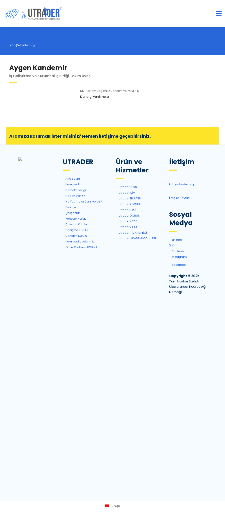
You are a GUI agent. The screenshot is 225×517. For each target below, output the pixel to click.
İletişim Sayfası (179, 198)
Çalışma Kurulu (76, 224)
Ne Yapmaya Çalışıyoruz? (83, 201)
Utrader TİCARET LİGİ (132, 233)
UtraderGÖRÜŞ (129, 215)
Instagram (179, 257)
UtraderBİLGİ (127, 210)
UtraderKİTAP (127, 221)
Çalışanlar (72, 213)
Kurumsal (72, 184)
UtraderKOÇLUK (129, 204)
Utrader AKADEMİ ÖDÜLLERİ (137, 238)
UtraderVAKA (127, 227)
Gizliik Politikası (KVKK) (81, 247)
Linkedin (165, 92)
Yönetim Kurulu (76, 219)
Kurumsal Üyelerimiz (79, 241)
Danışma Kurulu (76, 230)
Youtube (177, 251)
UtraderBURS (127, 187)
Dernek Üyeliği (193, 136)
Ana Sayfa (72, 179)
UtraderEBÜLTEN (129, 198)
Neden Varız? (75, 196)
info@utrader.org (22, 45)
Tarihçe (70, 207)
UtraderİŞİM (126, 193)
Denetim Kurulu (76, 236)
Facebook (179, 265)
